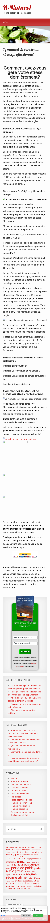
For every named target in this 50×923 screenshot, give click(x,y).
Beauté (14, 778)
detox (13, 852)
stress (10, 883)
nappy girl (9, 865)
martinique (11, 862)
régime (31, 874)
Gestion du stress (19, 791)
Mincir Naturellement (20, 794)
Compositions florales (21, 784)
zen (29, 888)
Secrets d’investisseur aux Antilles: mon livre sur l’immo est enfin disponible (23, 733)
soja (33, 881)
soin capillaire (26, 881)
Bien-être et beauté (20, 781)
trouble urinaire (11, 888)
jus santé (35, 859)
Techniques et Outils (20, 815)
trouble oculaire (21, 886)
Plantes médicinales (20, 806)
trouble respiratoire (34, 886)
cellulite (9, 850)
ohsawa (8, 868)
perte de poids (22, 868)
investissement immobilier (13, 859)
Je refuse (26, 915)
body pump (36, 848)
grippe (16, 854)
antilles (27, 847)
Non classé (16, 797)
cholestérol (17, 850)
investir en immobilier (31, 857)
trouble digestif (23, 883)
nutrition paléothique (26, 864)
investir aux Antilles (18, 857)
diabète (19, 852)
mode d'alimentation (33, 862)
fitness (28, 852)
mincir (22, 861)
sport (38, 880)
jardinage (26, 858)
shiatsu (18, 881)
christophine (26, 850)
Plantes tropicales (19, 809)
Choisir (3, 915)
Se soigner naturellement (22, 812)
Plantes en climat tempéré (23, 803)
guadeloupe (24, 855)
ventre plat (22, 888)
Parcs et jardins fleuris (21, 800)
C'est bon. (38, 915)
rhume (22, 874)
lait (40, 859)
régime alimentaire (21, 877)
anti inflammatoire (14, 847)
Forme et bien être (19, 787)
